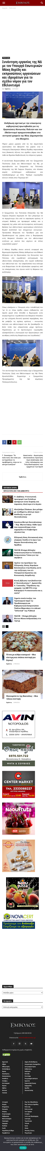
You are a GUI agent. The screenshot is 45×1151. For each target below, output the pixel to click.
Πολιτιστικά (28, 1109)
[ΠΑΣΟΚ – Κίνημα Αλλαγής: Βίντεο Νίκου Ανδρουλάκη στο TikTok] (7, 618)
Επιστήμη (28, 1076)
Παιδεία (4, 1126)
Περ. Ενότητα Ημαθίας (31, 1104)
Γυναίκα (4, 1093)
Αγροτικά (5, 1062)
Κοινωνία (5, 1109)
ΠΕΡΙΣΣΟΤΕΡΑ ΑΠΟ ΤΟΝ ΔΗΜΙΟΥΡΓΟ (16, 491)
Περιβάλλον (6, 1133)
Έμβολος (8, 89)
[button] (3, 3)
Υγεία (26, 1126)
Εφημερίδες (28, 1086)
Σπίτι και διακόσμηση (31, 1116)
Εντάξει (23, 1148)
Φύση (26, 1128)
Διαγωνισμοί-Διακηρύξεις (33, 1064)
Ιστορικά (5, 1102)
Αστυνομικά (6, 1083)
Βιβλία (4, 1088)
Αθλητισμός (6, 1067)
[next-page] (7, 626)
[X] (9, 442)
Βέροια (4, 1086)
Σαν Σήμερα (28, 1111)
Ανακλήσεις (5, 1074)
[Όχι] (42, 1143)
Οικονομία (5, 1121)
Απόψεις (4, 1081)
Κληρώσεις (5, 1107)
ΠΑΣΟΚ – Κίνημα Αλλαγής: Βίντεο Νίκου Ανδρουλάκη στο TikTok (27, 618)
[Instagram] (19, 1044)
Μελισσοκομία (6, 1119)
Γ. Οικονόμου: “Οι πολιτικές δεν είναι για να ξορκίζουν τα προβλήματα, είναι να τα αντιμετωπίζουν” (11, 459)
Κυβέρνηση (5, 1116)
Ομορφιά (5, 1123)
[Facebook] (4, 442)
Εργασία (27, 1081)
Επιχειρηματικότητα (31, 1078)
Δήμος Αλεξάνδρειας (31, 1062)
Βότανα (4, 1090)
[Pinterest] (14, 442)
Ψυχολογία (28, 1133)
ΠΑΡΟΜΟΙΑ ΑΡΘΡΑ (10, 488)
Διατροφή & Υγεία (30, 1067)
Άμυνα (4, 1071)
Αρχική (4, 8)
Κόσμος (4, 1111)
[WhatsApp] (19, 442)
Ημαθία (27, 1088)
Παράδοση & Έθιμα (8, 1130)
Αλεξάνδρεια (6, 1069)
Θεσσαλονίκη (29, 1090)
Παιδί (4, 1128)
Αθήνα (4, 1064)
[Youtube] (31, 1044)
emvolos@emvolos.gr (27, 1038)
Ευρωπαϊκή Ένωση (30, 1083)
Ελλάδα (27, 1074)
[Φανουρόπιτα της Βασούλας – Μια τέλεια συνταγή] (22, 684)
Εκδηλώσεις (28, 1069)
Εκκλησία (27, 1071)
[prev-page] (3, 626)
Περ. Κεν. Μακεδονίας (31, 1102)
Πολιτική (12, 8)
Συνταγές (27, 1119)
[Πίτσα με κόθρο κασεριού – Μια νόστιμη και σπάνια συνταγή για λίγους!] (22, 645)
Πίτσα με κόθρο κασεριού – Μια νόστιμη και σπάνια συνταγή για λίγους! (21, 657)
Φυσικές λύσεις (29, 1130)
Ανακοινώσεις (6, 1076)
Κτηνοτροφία (6, 1114)
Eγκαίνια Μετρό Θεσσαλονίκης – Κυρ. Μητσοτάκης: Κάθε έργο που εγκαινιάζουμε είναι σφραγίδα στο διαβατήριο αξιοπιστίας (28, 527)
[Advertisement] (22, 32)
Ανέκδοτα (5, 1078)
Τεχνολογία (28, 1121)
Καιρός (4, 1104)
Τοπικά (27, 1123)
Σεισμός (27, 1114)
